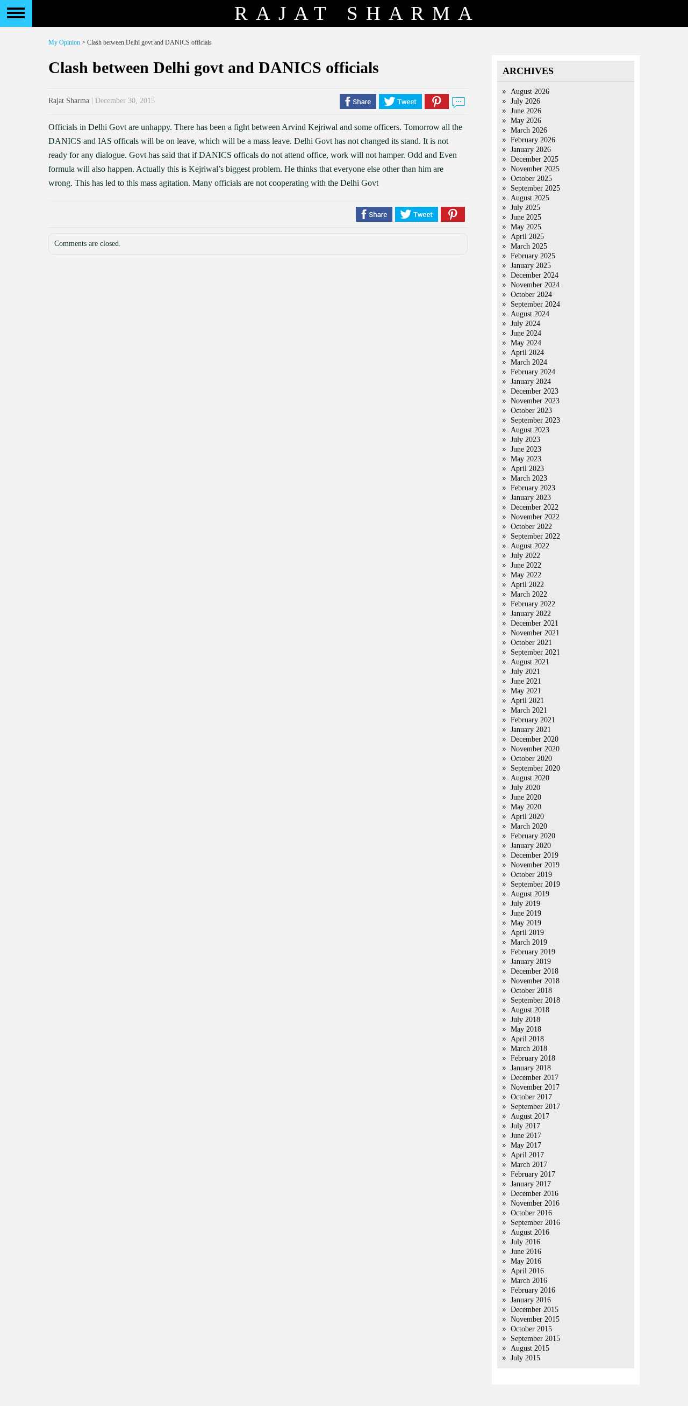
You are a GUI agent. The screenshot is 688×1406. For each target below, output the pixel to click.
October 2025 (531, 179)
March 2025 (529, 246)
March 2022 (529, 594)
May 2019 (526, 923)
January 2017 (531, 1184)
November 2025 (535, 169)
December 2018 (534, 971)
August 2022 (530, 546)
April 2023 (527, 469)
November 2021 (535, 633)
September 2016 (535, 1223)
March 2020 (529, 826)
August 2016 (530, 1232)
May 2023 (526, 459)
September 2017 (535, 1107)
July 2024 (525, 324)
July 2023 (525, 440)
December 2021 (534, 623)
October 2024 (531, 295)
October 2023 (531, 411)
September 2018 (535, 1000)
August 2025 (530, 198)
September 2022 (535, 536)
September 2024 (535, 304)
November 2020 (535, 749)
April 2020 (527, 817)
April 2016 (527, 1271)
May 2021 (526, 691)
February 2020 (533, 836)
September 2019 (535, 884)
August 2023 (530, 430)
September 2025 (535, 188)
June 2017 (526, 1136)
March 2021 (529, 710)
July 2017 (525, 1126)
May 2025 (526, 227)
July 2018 (525, 1020)
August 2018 (530, 1010)
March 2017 (529, 1165)
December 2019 (534, 855)
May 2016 (526, 1261)
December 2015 (534, 1310)
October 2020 (531, 759)
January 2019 (531, 962)
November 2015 (535, 1319)
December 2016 (534, 1194)
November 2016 (535, 1203)
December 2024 (534, 275)
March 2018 (529, 1049)
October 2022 (531, 527)
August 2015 (530, 1348)
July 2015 (525, 1358)
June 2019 (526, 913)
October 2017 (531, 1097)
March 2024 (529, 362)
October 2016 (531, 1213)
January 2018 (531, 1068)
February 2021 (533, 720)
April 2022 (527, 585)
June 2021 (526, 681)
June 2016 (526, 1252)
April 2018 (527, 1039)
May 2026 (526, 121)
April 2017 (527, 1155)
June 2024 (526, 333)
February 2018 (533, 1058)
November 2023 (535, 401)
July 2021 (525, 672)
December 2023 (534, 391)
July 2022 (525, 556)
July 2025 (525, 208)
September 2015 (535, 1339)
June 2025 (526, 217)
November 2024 (535, 285)
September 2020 (535, 768)
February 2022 (533, 604)
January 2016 (531, 1300)
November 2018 (535, 981)
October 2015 (531, 1329)
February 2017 (533, 1174)
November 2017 (535, 1087)
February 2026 (533, 140)
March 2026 (529, 130)
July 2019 (525, 904)
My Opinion (64, 42)
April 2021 (527, 701)
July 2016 (525, 1242)
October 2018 (531, 991)
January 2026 (531, 150)
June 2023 (526, 449)
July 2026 (525, 101)
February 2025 (533, 256)
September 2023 (535, 420)
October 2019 (531, 875)
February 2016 (533, 1290)
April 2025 (527, 237)
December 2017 (534, 1078)
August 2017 (530, 1116)
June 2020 (526, 797)
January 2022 (531, 614)
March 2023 (529, 478)
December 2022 (534, 507)
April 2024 (527, 353)
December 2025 (534, 159)
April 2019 (527, 933)
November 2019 (535, 865)
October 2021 (531, 643)
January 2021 (531, 730)
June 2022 (526, 565)
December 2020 (534, 739)
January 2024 (531, 382)
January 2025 (531, 266)
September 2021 (535, 652)
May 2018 (526, 1029)
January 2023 (531, 498)
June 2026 (526, 111)
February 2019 (533, 952)
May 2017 (526, 1145)
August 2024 (530, 314)
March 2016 (529, 1281)
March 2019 (529, 942)
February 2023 (533, 488)
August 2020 (530, 778)
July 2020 (525, 788)
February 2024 (533, 372)
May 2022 (526, 575)
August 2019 (530, 894)
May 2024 (526, 343)
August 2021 (530, 662)
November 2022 (535, 517)
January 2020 (531, 846)
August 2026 (530, 92)
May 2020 (526, 807)
